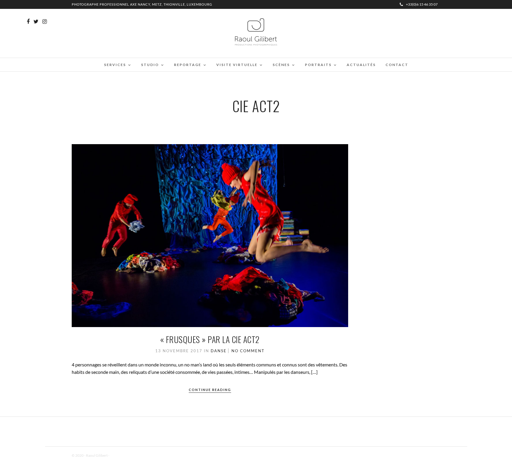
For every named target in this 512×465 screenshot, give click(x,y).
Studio (150, 64)
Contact (396, 64)
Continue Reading (210, 390)
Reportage (187, 64)
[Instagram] (44, 21)
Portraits (318, 64)
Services (115, 64)
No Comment (248, 350)
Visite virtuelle (236, 64)
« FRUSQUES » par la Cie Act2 (210, 339)
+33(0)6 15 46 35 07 (422, 4)
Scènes (281, 64)
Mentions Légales (123, 455)
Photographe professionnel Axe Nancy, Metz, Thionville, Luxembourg (142, 4)
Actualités (361, 64)
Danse (219, 350)
